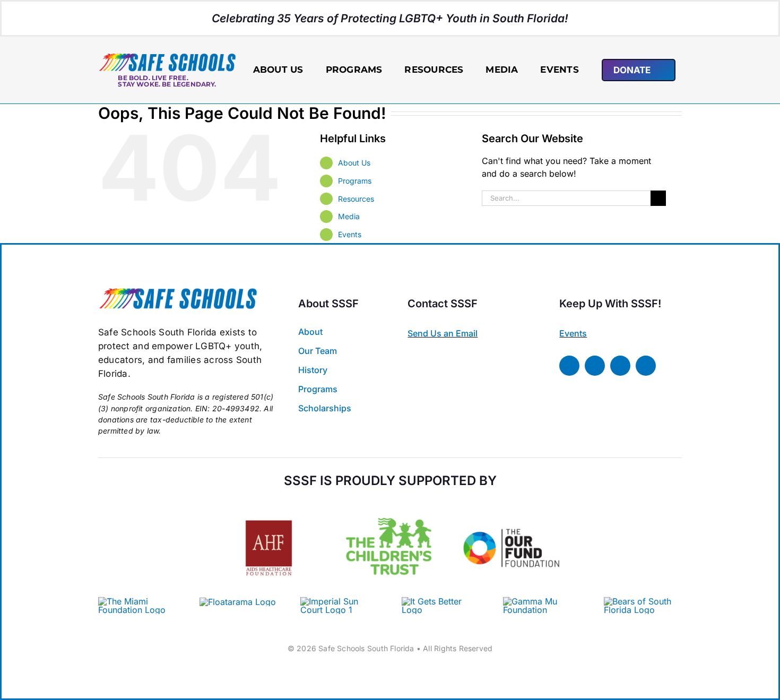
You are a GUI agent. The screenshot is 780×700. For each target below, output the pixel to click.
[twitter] (595, 366)
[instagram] (620, 366)
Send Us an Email (443, 333)
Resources (356, 198)
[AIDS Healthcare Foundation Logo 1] (268, 510)
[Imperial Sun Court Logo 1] (335, 601)
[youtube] (646, 366)
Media (349, 216)
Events (349, 234)
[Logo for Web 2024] (167, 56)
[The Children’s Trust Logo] (390, 503)
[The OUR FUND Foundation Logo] (511, 503)
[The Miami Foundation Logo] (137, 601)
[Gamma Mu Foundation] (542, 601)
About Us (354, 162)
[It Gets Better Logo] (441, 601)
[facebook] (569, 366)
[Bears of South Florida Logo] (643, 601)
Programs (354, 180)
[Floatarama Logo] (238, 602)
